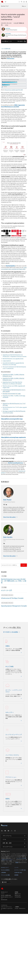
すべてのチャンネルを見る (10, 632)
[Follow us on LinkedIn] (6, 504)
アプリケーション (11, 777)
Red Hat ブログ (4, 6)
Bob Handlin (8, 33)
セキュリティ (10, 712)
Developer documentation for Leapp (12, 393)
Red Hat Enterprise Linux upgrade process (13, 358)
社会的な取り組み (18, 872)
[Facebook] (8, 831)
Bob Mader (7, 28)
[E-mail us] (11, 41)
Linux (6, 25)
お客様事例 (3, 872)
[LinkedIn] (2, 831)
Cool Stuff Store (18, 897)
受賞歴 (16, 862)
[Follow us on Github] (4, 504)
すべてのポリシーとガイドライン (7, 909)
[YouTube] (5, 831)
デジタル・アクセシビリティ (20, 908)
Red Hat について (4, 867)
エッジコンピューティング (14, 734)
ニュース (16, 867)
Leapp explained (7, 361)
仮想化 (8, 799)
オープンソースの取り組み (20, 870)
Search (23, 565)
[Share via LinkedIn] (7, 41)
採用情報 (16, 875)
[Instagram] (15, 831)
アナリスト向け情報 (5, 875)
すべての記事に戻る (6, 48)
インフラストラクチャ (12, 755)
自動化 (8, 646)
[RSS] (25, 41)
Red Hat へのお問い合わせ (6, 895)
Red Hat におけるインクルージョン (7, 897)
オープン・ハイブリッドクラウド (14, 691)
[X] (12, 831)
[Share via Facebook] (5, 41)
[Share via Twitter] (9, 41)
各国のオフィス (18, 893)
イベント (2, 893)
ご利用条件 (17, 906)
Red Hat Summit (4, 899)
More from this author (9, 517)
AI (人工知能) (10, 666)
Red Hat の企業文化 (5, 870)
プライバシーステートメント (6, 906)
